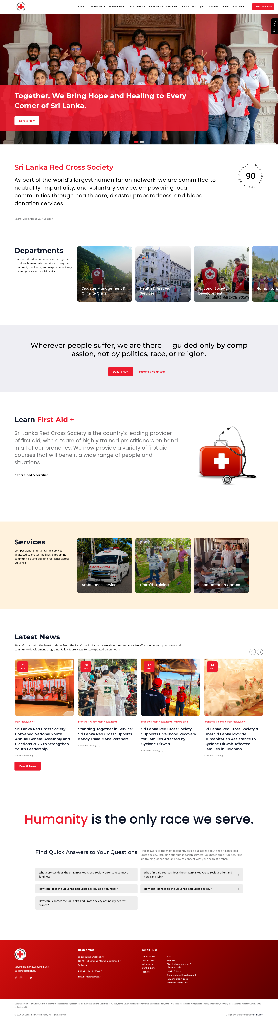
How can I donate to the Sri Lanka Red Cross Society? (178, 888)
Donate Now (120, 371)
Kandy (93, 721)
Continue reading (26, 755)
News (226, 6)
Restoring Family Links (178, 982)
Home (81, 6)
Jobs (202, 6)
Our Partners (188, 6)
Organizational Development (181, 975)
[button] (252, 652)
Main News (21, 721)
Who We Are (115, 6)
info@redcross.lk (93, 976)
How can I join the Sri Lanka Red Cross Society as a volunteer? (78, 888)
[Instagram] (21, 978)
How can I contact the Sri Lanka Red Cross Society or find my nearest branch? (83, 903)
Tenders (213, 6)
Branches (83, 721)
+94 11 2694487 (94, 971)
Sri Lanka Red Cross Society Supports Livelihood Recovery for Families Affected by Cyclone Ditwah (168, 736)
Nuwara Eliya (181, 721)
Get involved (148, 956)
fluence (258, 1014)
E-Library (274, 26)
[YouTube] (26, 978)
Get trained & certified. (31, 475)
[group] (104, 274)
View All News (27, 766)
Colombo (221, 721)
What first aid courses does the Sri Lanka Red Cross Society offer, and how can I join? (188, 874)
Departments (135, 6)
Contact (237, 6)
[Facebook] (15, 978)
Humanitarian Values (177, 978)
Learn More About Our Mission (35, 218)
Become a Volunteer (151, 371)
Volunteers (154, 6)
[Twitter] (31, 978)
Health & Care (174, 971)
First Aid (171, 6)
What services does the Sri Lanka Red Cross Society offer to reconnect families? (83, 874)
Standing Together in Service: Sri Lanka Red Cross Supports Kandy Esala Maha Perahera (105, 734)
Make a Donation (263, 6)
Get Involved (96, 6)
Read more (25, 120)
